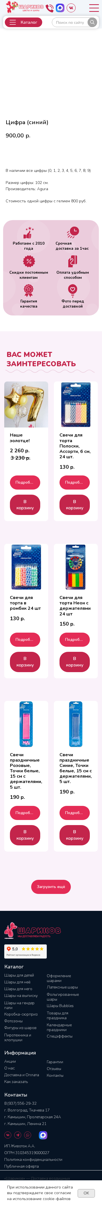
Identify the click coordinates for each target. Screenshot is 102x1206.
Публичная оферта (21, 1166)
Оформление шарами (59, 978)
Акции (10, 1061)
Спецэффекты (60, 1036)
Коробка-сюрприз (21, 1014)
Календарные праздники (59, 1027)
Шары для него (18, 989)
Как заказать (16, 1081)
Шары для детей (19, 975)
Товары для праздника (57, 1015)
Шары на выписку (21, 995)
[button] (23, 22)
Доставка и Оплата (21, 1075)
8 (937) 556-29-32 (20, 1103)
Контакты (55, 1075)
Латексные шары (62, 987)
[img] (74, 22)
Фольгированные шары (63, 997)
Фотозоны (13, 1021)
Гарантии (55, 1062)
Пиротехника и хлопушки (17, 1037)
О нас (9, 1068)
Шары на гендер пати (19, 1005)
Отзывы (54, 1068)
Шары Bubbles (60, 1005)
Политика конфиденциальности (33, 1159)
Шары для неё (17, 982)
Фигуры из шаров (20, 1027)
